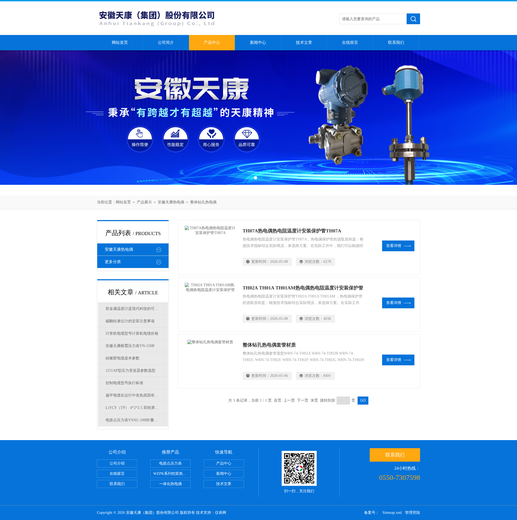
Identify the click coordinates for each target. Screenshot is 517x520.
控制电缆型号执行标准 (124, 383)
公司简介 (166, 42)
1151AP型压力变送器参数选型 (130, 371)
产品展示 (144, 202)
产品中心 (212, 42)
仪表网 (220, 513)
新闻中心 (258, 42)
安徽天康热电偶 (171, 202)
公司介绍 (117, 463)
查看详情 (393, 246)
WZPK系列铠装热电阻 (171, 474)
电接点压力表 (170, 463)
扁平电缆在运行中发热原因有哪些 (134, 395)
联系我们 (396, 42)
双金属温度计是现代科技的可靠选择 (136, 309)
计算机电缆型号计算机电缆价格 (132, 333)
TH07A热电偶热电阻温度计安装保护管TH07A (292, 231)
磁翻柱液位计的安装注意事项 (130, 321)
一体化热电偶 (170, 484)
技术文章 (304, 42)
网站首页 (120, 42)
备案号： (371, 513)
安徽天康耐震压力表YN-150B (130, 346)
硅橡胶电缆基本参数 (122, 358)
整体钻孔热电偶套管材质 (269, 345)
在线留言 (350, 42)
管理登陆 (412, 513)
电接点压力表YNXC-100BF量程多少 (135, 420)
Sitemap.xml (392, 513)
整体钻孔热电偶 (203, 202)
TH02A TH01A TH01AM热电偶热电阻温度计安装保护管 (303, 288)
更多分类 (113, 262)
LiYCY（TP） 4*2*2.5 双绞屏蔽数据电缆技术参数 (137, 408)
